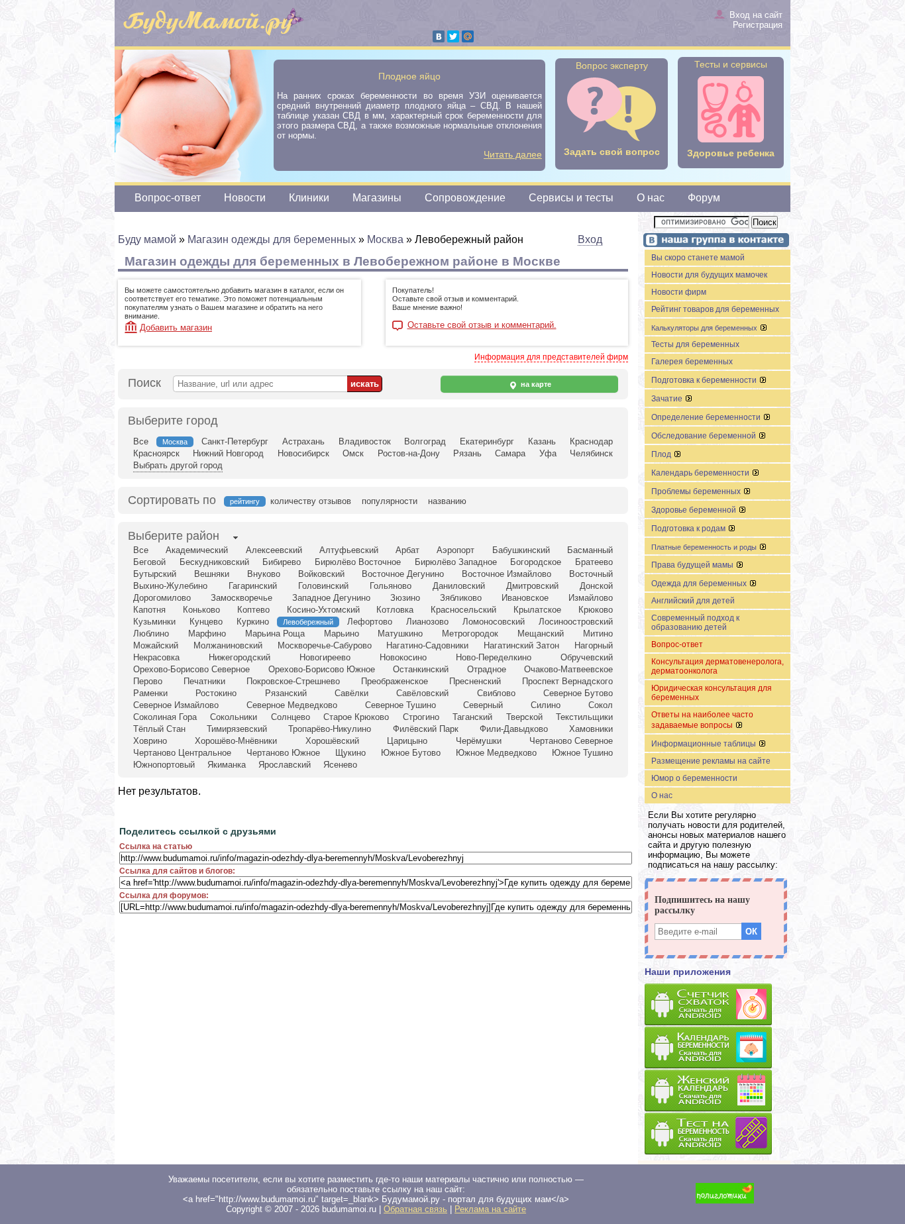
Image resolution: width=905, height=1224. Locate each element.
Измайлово (590, 598)
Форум (704, 197)
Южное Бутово (411, 753)
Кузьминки (154, 622)
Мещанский (540, 633)
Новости (245, 197)
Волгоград (425, 441)
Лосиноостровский (576, 622)
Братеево (594, 562)
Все (140, 441)
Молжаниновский (227, 645)
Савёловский (422, 693)
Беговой (149, 562)
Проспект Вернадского (567, 681)
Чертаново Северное (571, 741)
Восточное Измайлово (506, 574)
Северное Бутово (578, 693)
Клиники (309, 197)
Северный (483, 705)
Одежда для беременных (700, 583)
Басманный (590, 550)
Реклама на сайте (490, 1209)
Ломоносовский (493, 622)
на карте (535, 384)
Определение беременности (707, 417)
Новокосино (403, 657)
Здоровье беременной (694, 510)
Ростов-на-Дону (409, 453)
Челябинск (591, 453)
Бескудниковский (214, 562)
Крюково (595, 610)
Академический (197, 550)
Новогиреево (324, 657)
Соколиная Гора (165, 717)
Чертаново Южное (283, 753)
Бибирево (281, 562)
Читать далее (513, 154)
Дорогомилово (162, 598)
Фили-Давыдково (514, 729)
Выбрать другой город (178, 465)
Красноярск (156, 453)
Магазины (376, 197)
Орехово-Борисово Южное (321, 669)
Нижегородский (239, 657)
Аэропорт (455, 550)
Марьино (341, 633)
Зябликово (461, 598)
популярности (389, 501)
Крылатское (537, 610)
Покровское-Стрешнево (293, 681)
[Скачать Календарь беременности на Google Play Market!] (717, 1048)
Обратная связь (415, 1209)
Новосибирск (303, 453)
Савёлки (351, 693)
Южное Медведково (496, 753)
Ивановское (525, 598)
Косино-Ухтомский (323, 610)
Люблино (151, 633)
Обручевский (586, 657)
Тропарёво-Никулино (329, 729)
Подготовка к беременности (705, 380)
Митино (598, 633)
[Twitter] (453, 36)
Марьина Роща (275, 633)
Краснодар (591, 441)
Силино (545, 705)
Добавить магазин (176, 327)
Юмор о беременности (694, 778)
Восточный (591, 574)
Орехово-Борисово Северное (191, 669)
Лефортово (369, 622)
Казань (542, 441)
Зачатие (667, 398)
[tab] (173, 537)
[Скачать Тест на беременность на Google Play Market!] (717, 1134)
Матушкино (400, 633)
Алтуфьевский (348, 550)
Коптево (253, 610)
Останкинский (421, 669)
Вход (590, 239)
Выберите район (173, 535)
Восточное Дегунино (403, 574)
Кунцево (206, 622)
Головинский (323, 586)
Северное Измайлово (176, 705)
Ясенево (340, 765)
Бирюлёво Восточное (358, 562)
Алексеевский (274, 550)
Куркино (253, 622)
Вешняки (211, 574)
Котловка (394, 610)
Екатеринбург (487, 441)
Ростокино (216, 693)
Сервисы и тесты (571, 197)
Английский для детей (693, 600)
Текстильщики (584, 717)
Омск (353, 453)
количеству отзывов (310, 501)
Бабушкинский (521, 550)
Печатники (204, 681)
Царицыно (407, 741)
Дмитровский (532, 586)
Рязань (467, 453)
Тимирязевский (237, 729)
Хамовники (591, 729)
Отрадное (486, 669)
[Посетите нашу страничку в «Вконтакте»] (714, 241)
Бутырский (154, 574)
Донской (596, 586)
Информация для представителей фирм (551, 357)
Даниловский (459, 586)
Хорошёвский (332, 741)
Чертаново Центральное (182, 753)
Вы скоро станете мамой (698, 257)
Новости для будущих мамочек (709, 275)
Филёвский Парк (425, 729)
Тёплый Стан (159, 729)
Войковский (321, 574)
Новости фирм (678, 292)
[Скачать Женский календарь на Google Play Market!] (717, 1091)
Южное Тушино (582, 753)
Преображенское (394, 681)
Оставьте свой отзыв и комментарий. (482, 325)
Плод (662, 454)
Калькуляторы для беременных (705, 328)
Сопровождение (465, 197)
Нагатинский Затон (521, 645)
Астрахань (303, 441)
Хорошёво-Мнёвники (236, 741)
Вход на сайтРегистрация (755, 20)
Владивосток (365, 441)
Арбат (407, 550)
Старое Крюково (356, 717)
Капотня (149, 610)
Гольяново (390, 586)
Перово (147, 681)
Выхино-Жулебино (170, 586)
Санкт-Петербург (234, 441)
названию (447, 501)
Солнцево (290, 717)
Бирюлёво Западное (456, 562)
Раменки (150, 693)
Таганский (472, 717)
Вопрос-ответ (167, 197)
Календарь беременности (701, 473)
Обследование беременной (704, 435)
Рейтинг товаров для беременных (715, 309)
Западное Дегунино (331, 598)
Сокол (600, 705)
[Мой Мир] (468, 36)
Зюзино (405, 598)
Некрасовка (156, 657)
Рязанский (286, 693)
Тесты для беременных (695, 344)
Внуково (263, 574)
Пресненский (475, 681)
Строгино (421, 717)
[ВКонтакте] (439, 36)
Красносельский (463, 610)
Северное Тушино (400, 705)
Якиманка (226, 765)
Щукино (350, 753)
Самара (510, 453)
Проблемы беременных (697, 491)
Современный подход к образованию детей (695, 622)
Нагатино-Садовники (427, 645)
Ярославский (284, 765)
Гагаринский (253, 586)
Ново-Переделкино (493, 657)
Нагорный (593, 645)
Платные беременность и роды (705, 547)
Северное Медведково (291, 705)
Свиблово (496, 693)
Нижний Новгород (228, 453)
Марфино (207, 633)
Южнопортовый (164, 765)
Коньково (201, 610)
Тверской (524, 717)
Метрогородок (470, 633)
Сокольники (233, 717)
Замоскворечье (241, 598)
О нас (651, 197)
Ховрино (150, 741)
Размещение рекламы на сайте (711, 761)
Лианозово (427, 622)
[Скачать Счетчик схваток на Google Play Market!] (717, 1005)
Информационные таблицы (704, 743)
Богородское (535, 562)
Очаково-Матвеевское (568, 669)
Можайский (155, 645)
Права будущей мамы (693, 565)
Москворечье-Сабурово (325, 645)
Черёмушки (479, 741)
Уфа (548, 453)
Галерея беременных (692, 361)
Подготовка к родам (689, 528)
